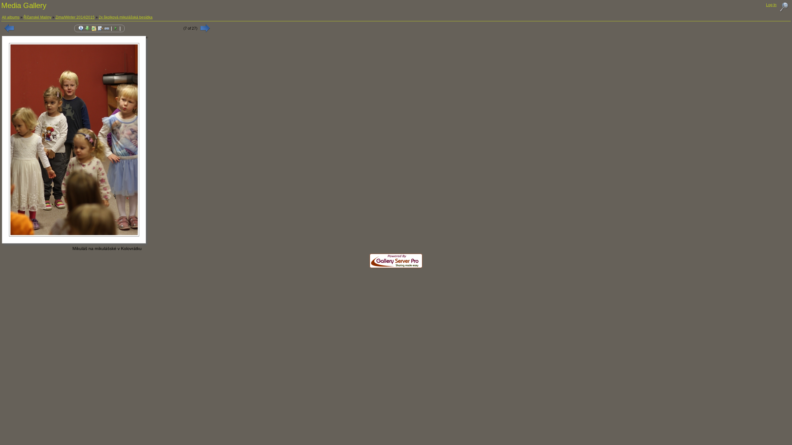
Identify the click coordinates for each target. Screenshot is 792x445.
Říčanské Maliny (37, 17)
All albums (10, 17)
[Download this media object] (87, 28)
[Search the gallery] (784, 7)
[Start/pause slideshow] (116, 28)
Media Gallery (23, 5)
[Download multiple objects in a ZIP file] (94, 28)
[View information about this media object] (81, 28)
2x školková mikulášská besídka (126, 17)
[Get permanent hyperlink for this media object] (107, 28)
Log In (771, 5)
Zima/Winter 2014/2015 (75, 17)
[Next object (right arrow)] (205, 28)
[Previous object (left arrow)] (9, 28)
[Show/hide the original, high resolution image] (100, 28)
